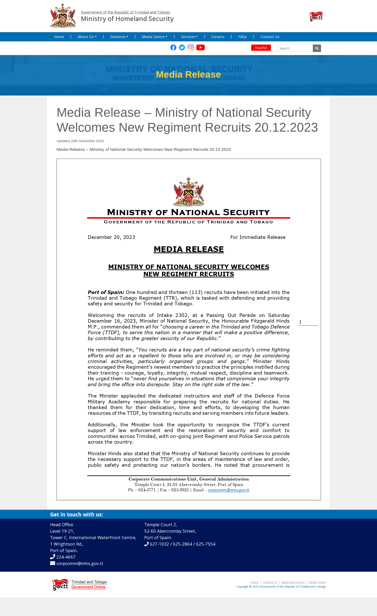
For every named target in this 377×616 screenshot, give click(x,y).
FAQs (242, 36)
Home (59, 36)
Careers (217, 36)
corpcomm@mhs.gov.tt (79, 563)
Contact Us (270, 36)
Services (188, 36)
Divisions (117, 36)
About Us (86, 36)
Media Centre (153, 36)
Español (261, 47)
